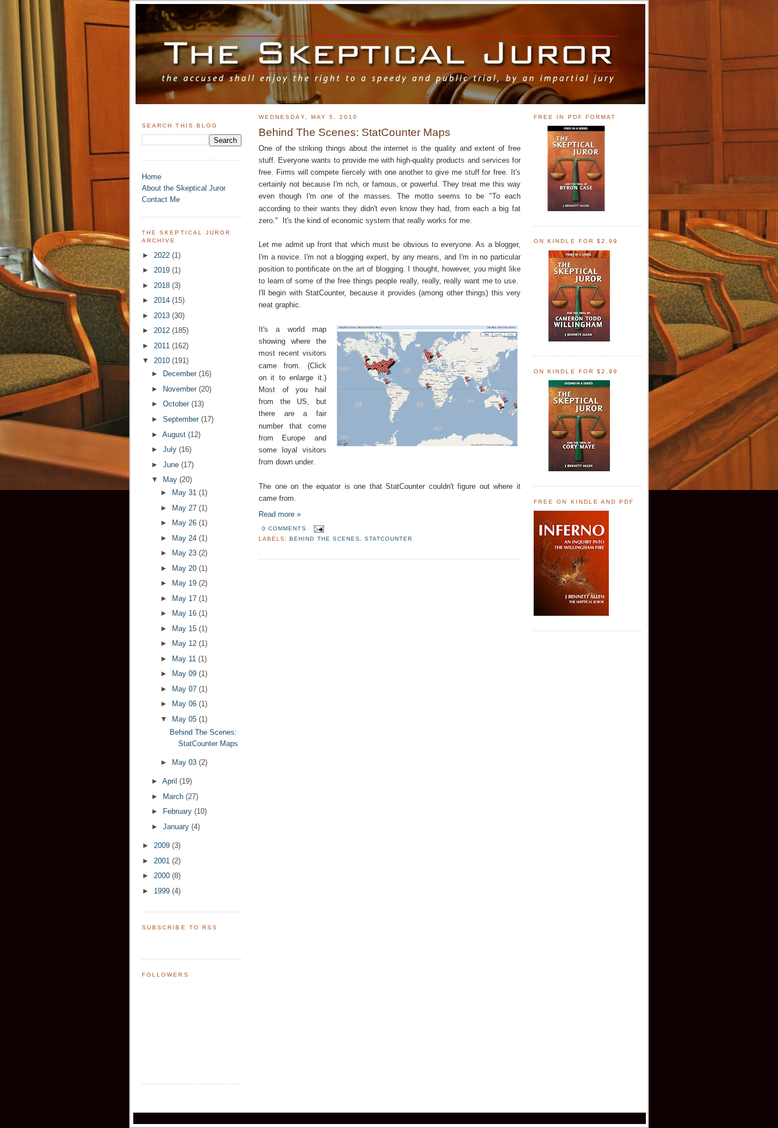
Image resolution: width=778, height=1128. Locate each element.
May (171, 479)
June (172, 464)
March (174, 796)
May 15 (185, 628)
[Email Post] (317, 528)
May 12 (185, 643)
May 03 (185, 762)
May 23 (185, 553)
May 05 (185, 719)
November (181, 389)
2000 (163, 875)
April (170, 781)
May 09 (185, 673)
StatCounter (388, 539)
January (177, 826)
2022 (163, 255)
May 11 (185, 658)
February (178, 811)
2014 (163, 300)
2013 (163, 315)
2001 (163, 861)
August (175, 434)
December (181, 373)
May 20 (185, 568)
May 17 (185, 598)
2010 (163, 360)
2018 (163, 285)
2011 (163, 345)
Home (151, 176)
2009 (163, 845)
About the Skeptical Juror (184, 188)
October (177, 404)
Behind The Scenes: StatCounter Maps (355, 132)
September (182, 419)
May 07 (185, 689)
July (171, 449)
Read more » (280, 514)
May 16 (185, 613)
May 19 (185, 583)
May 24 (185, 538)
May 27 (185, 508)
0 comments (284, 528)
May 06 (185, 703)
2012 (163, 330)
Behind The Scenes (324, 539)
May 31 (185, 492)
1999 (163, 891)
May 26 (185, 522)
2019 (163, 270)
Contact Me (161, 199)
